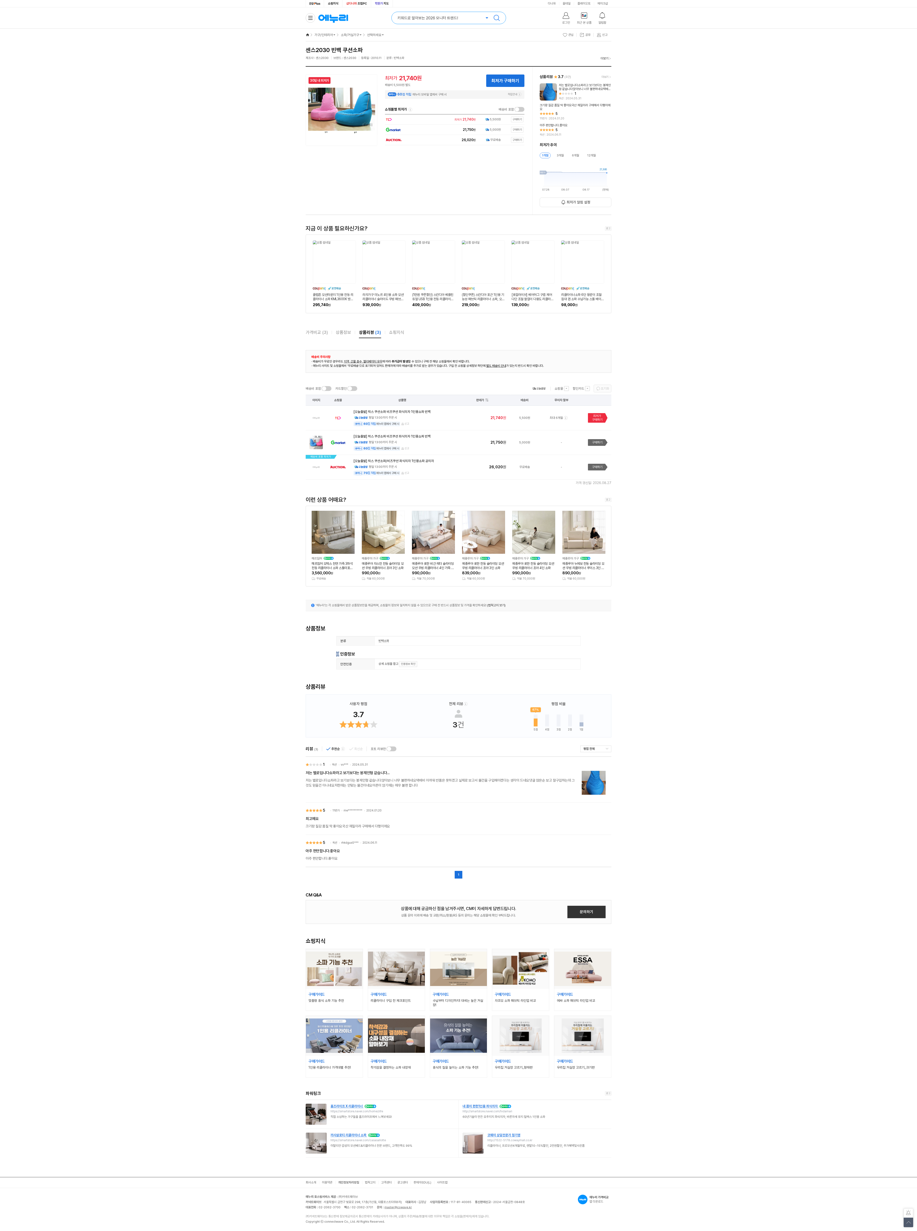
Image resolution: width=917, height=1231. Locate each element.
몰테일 (566, 3)
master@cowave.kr (398, 1207)
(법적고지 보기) (496, 605)
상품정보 (343, 332)
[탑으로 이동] (908, 1222)
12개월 (591, 155)
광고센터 (402, 1182)
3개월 (560, 155)
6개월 (575, 155)
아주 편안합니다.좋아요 (323, 851)
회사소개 (311, 1182)
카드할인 (341, 388)
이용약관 (327, 1182)
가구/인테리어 (324, 35)
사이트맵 (442, 1182)
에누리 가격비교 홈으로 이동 (333, 18)
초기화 (605, 388)
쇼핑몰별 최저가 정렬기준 (410, 109)
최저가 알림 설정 (578, 202)
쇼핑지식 (333, 3)
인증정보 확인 (408, 664)
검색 (496, 18)
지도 (382, 3)
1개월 (545, 155)
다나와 (552, 3)
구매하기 (597, 442)
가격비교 (317, 332)
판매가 (480, 400)
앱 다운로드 (598, 1199)
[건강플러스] (315, 3)
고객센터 (386, 1182)
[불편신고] (908, 1213)
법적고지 (370, 1182)
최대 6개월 (556, 418)
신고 (407, 423)
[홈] (307, 35)
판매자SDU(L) (422, 1182)
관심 (571, 35)
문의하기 (586, 912)
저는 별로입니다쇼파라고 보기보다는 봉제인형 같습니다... (348, 773)
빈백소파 (384, 641)
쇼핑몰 (558, 388)
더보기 (604, 58)
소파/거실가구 (350, 35)
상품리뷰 (370, 332)
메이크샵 (602, 3)
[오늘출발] (539, 388)
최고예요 (312, 818)
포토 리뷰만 (378, 749)
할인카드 (578, 388)
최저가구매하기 (597, 417)
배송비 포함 (506, 109)
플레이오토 (584, 3)
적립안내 (512, 94)
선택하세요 (374, 35)
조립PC (356, 3)
